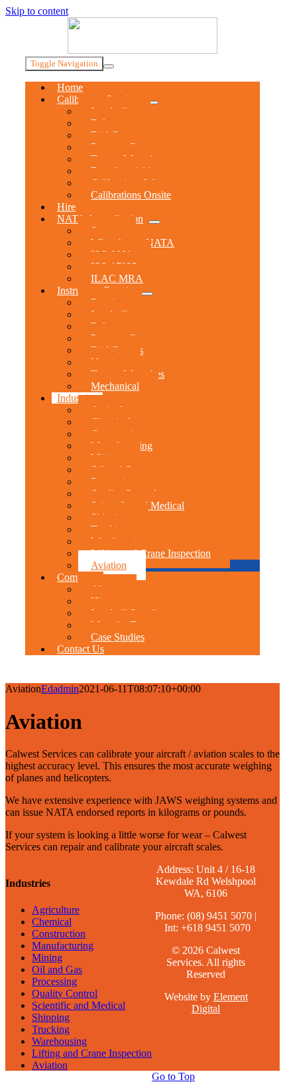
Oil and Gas (57, 969)
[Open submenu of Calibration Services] (152, 102)
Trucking (51, 1029)
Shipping (51, 1017)
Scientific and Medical (78, 1005)
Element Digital (220, 1002)
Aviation (50, 1065)
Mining (47, 957)
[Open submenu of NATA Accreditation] (154, 222)
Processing (54, 981)
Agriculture (56, 909)
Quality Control (64, 993)
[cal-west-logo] (142, 50)
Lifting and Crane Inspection (92, 1053)
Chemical (52, 921)
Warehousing (59, 1041)
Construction (59, 933)
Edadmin (60, 688)
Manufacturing (62, 945)
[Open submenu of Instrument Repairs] (147, 293)
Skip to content (36, 11)
